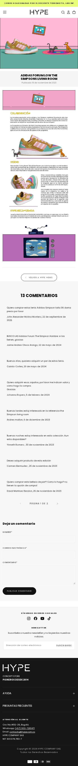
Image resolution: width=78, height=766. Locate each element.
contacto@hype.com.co (22, 731)
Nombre (7, 532)
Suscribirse (64, 645)
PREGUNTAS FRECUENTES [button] (17, 706)
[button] (5, 12)
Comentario (10, 562)
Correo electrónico (15, 548)
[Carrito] (74, 12)
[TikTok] (49, 618)
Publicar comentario (19, 591)
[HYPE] (16, 667)
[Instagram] (29, 618)
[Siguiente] (57, 504)
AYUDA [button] (7, 693)
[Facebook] (36, 618)
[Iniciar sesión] (68, 12)
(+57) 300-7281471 (25, 728)
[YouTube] (42, 618)
